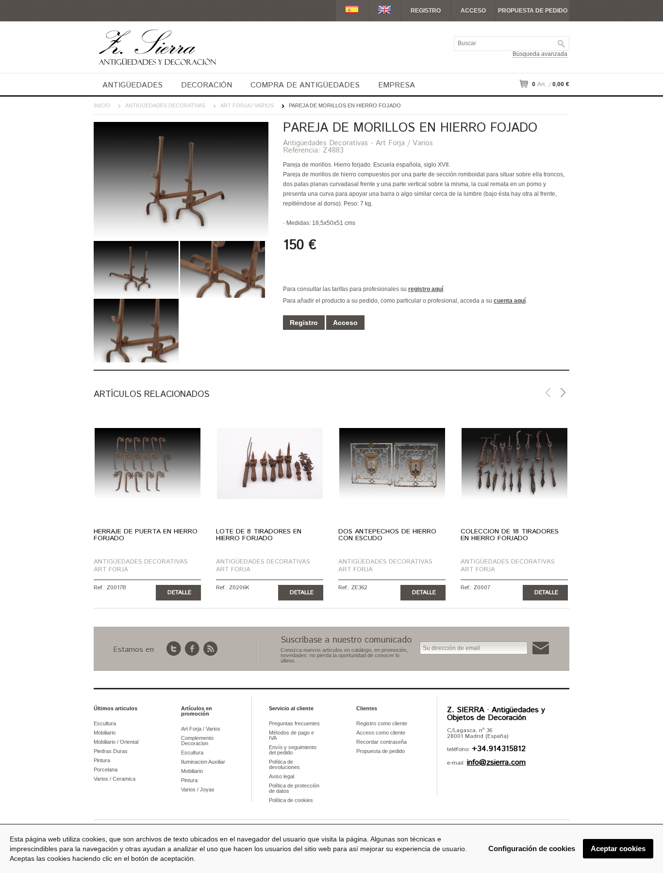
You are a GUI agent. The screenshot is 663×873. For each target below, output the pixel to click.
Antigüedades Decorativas (165, 105)
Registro (426, 10)
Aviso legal (281, 776)
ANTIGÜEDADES (132, 85)
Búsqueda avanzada (540, 54)
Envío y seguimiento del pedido (292, 749)
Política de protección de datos (294, 788)
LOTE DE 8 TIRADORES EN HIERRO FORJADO (258, 535)
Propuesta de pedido (532, 11)
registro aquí (425, 289)
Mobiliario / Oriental (116, 742)
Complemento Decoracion (197, 740)
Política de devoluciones (284, 764)
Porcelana (105, 769)
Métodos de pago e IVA (291, 735)
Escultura (105, 723)
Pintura (102, 760)
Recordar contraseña (381, 742)
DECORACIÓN (206, 85)
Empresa (396, 85)
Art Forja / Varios (247, 105)
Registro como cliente (381, 723)
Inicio (102, 105)
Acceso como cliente (380, 733)
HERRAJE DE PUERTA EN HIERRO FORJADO (146, 535)
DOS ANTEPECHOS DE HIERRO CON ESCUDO (387, 535)
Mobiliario (105, 733)
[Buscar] (561, 44)
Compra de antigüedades (305, 85)
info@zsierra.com (496, 762)
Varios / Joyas (198, 789)
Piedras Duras (111, 751)
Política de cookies (291, 800)
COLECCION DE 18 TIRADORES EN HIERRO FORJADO (510, 535)
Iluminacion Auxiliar (203, 762)
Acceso (473, 10)
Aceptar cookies (618, 848)
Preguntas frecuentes (294, 723)
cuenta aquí (510, 300)
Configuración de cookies (531, 848)
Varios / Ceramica (114, 779)
